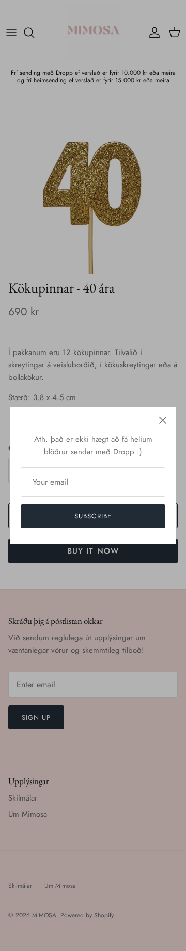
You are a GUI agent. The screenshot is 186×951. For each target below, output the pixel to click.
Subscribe (92, 516)
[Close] (162, 420)
